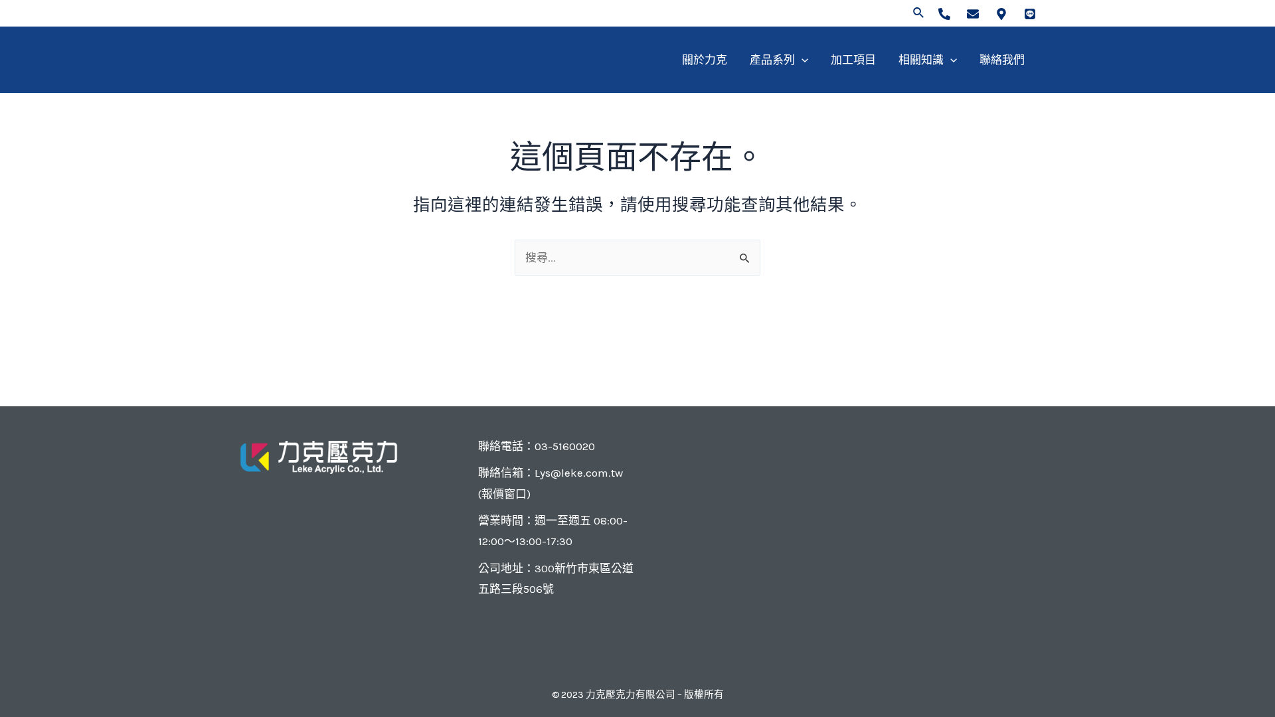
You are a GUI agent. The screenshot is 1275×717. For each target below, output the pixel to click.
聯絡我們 (1002, 59)
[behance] (1030, 14)
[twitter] (973, 14)
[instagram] (1001, 14)
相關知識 (921, 59)
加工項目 (853, 59)
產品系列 (772, 59)
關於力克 (704, 59)
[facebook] (944, 14)
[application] (801, 60)
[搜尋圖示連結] (919, 13)
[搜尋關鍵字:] (637, 257)
